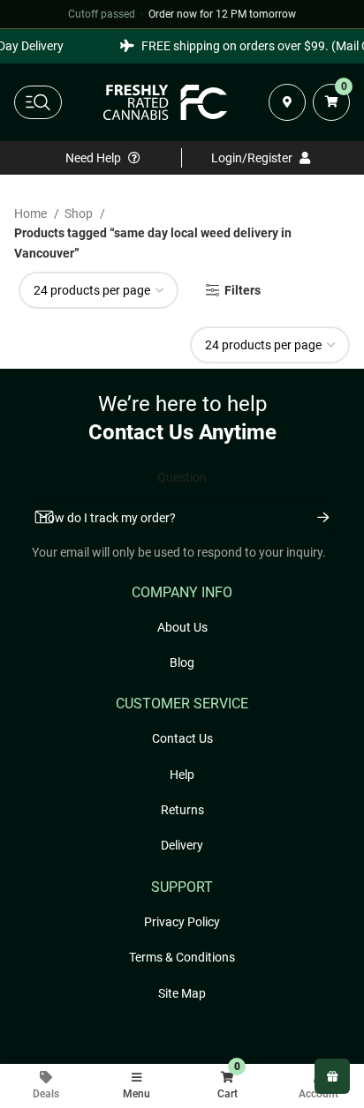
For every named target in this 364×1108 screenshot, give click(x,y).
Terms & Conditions (182, 957)
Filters (242, 290)
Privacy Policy (182, 922)
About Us (182, 627)
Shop (79, 213)
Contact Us (182, 738)
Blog (182, 662)
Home (31, 213)
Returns (182, 810)
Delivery (182, 845)
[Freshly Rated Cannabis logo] (165, 102)
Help (182, 774)
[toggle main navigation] (38, 102)
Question (182, 477)
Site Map (182, 993)
